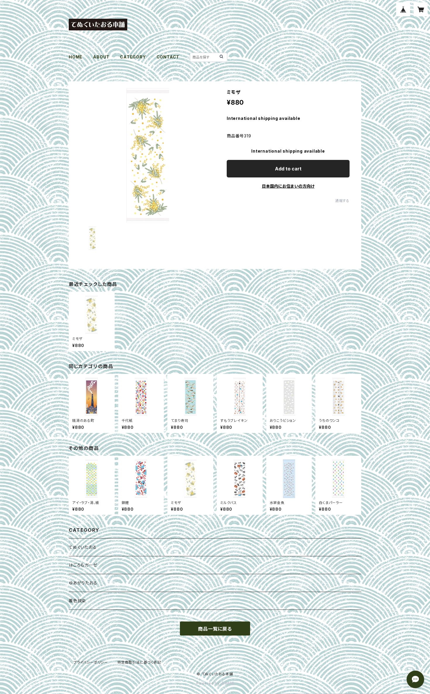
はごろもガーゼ (83, 564)
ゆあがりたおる (83, 582)
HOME (75, 56)
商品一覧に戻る (215, 629)
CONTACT (168, 56)
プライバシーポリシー (90, 662)
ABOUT (101, 56)
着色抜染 (77, 600)
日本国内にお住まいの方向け (288, 186)
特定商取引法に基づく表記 (139, 662)
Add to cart (288, 169)
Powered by (208, 683)
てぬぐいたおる (83, 547)
